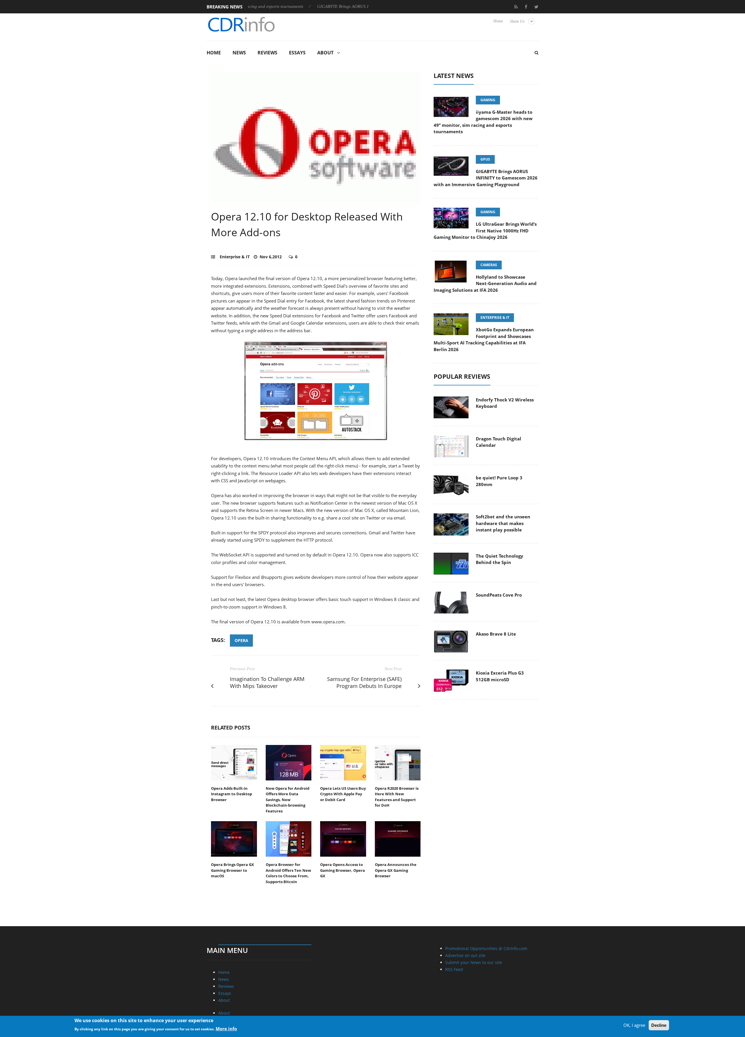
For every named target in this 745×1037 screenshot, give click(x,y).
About (325, 52)
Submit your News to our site (473, 962)
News (239, 52)
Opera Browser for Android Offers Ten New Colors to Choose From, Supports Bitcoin (288, 873)
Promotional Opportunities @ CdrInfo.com (486, 948)
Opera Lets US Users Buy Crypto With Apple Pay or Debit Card (343, 794)
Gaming (487, 99)
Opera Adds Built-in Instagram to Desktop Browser (231, 794)
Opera (241, 640)
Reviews (267, 52)
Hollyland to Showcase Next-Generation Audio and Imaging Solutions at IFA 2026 (485, 283)
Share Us (517, 21)
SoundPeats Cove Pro (499, 595)
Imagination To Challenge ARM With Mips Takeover (267, 682)
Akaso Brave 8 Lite (496, 634)
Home (498, 21)
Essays (297, 52)
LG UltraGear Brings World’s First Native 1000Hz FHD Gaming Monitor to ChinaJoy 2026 (485, 230)
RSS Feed (454, 969)
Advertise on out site (465, 955)
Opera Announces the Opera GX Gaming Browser (395, 870)
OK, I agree (634, 1025)
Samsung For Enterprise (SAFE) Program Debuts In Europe (364, 682)
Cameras (488, 264)
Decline (658, 1025)
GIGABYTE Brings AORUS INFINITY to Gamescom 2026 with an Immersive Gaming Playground (486, 177)
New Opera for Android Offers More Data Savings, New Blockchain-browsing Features (287, 800)
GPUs (485, 159)
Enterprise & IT (235, 256)
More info (226, 1028)
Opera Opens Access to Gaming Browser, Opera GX (342, 870)
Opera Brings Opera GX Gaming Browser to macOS (232, 870)
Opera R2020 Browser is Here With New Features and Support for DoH (396, 797)
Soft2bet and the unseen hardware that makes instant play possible (503, 523)
